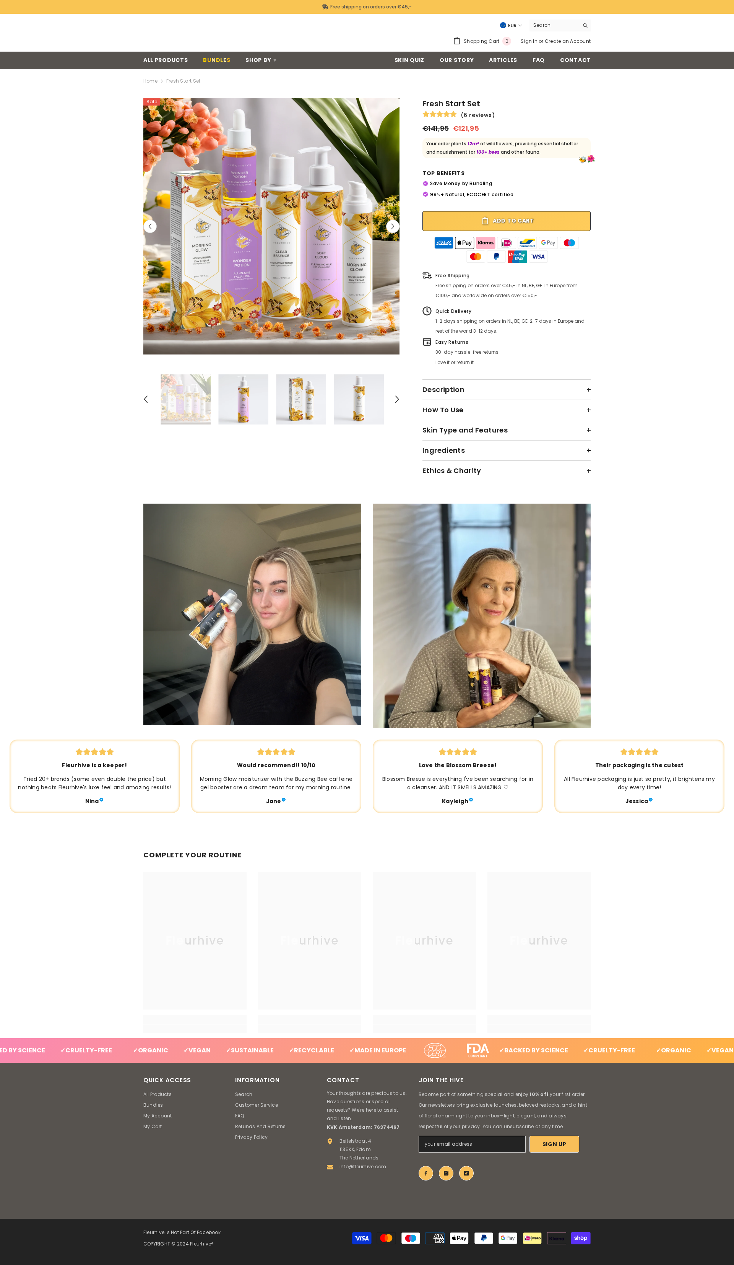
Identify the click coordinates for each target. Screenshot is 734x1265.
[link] (252, 614)
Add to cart (512, 220)
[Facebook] (426, 1173)
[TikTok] (466, 1173)
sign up (554, 1144)
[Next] (392, 226)
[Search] (560, 25)
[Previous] (150, 226)
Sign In (529, 41)
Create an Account (568, 41)
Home (150, 81)
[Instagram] (446, 1173)
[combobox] (554, 25)
